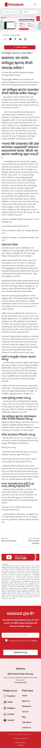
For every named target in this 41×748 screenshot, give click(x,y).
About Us (26, 701)
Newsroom (26, 706)
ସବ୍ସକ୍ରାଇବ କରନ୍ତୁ (20, 652)
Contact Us (26, 727)
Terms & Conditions (20, 738)
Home (24, 695)
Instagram (11, 708)
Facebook (11, 696)
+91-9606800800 (20, 683)
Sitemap (21, 745)
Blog (24, 717)
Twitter (10, 702)
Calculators (26, 722)
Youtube (10, 720)
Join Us (25, 711)
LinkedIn (10, 714)
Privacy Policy (20, 743)
